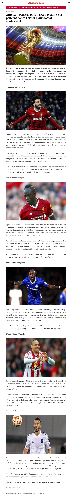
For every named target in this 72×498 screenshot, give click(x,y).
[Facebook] (51, 6)
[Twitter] (54, 6)
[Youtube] (62, 6)
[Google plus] (58, 6)
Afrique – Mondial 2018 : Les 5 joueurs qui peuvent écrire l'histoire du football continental (34, 18)
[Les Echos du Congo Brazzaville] (36, 2)
